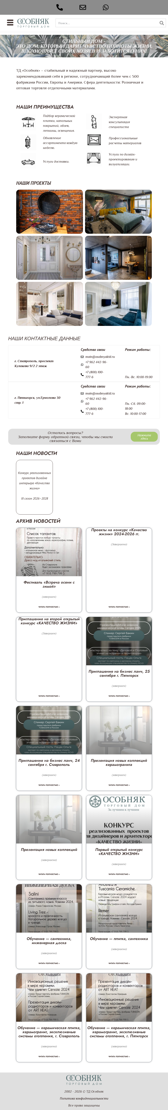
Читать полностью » (49, 606)
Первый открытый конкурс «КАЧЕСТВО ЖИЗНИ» (119, 851)
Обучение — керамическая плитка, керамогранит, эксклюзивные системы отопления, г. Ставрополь (49, 1032)
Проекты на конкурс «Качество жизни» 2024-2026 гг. (119, 532)
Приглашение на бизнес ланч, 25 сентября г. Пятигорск (119, 673)
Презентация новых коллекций (49, 849)
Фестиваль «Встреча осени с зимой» (49, 584)
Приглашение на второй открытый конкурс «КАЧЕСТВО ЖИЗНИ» (49, 621)
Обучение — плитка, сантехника (119, 938)
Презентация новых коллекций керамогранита (119, 762)
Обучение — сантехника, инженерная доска (49, 941)
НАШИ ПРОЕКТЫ (33, 183)
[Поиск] (162, 23)
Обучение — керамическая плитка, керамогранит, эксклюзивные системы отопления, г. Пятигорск (119, 1032)
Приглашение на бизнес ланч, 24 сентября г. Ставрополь (49, 762)
